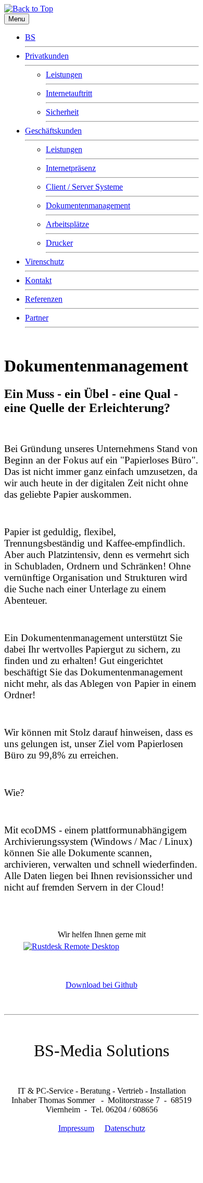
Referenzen (43, 299)
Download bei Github (101, 984)
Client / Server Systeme (84, 186)
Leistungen (64, 74)
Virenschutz (44, 261)
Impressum (76, 1128)
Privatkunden (47, 55)
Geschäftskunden (53, 130)
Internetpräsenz (71, 168)
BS (30, 37)
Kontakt (38, 280)
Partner (36, 317)
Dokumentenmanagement (88, 205)
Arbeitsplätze (67, 224)
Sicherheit (62, 112)
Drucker (59, 242)
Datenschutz (125, 1128)
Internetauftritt (69, 93)
